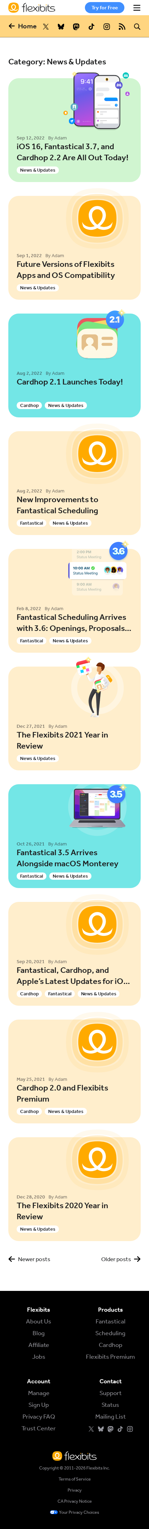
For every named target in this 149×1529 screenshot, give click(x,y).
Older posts (116, 1259)
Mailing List (110, 1416)
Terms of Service (75, 1479)
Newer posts (34, 1259)
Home (27, 26)
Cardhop (110, 1345)
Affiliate (38, 1345)
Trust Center (38, 1428)
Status (110, 1405)
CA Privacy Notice (75, 1501)
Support (110, 1393)
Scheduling (110, 1333)
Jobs (38, 1356)
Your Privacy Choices (79, 1512)
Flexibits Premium (110, 1356)
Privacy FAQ (39, 1416)
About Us (38, 1321)
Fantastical (110, 1321)
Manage (39, 1393)
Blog (39, 1333)
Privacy (75, 1490)
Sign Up (38, 1405)
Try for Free (104, 7)
